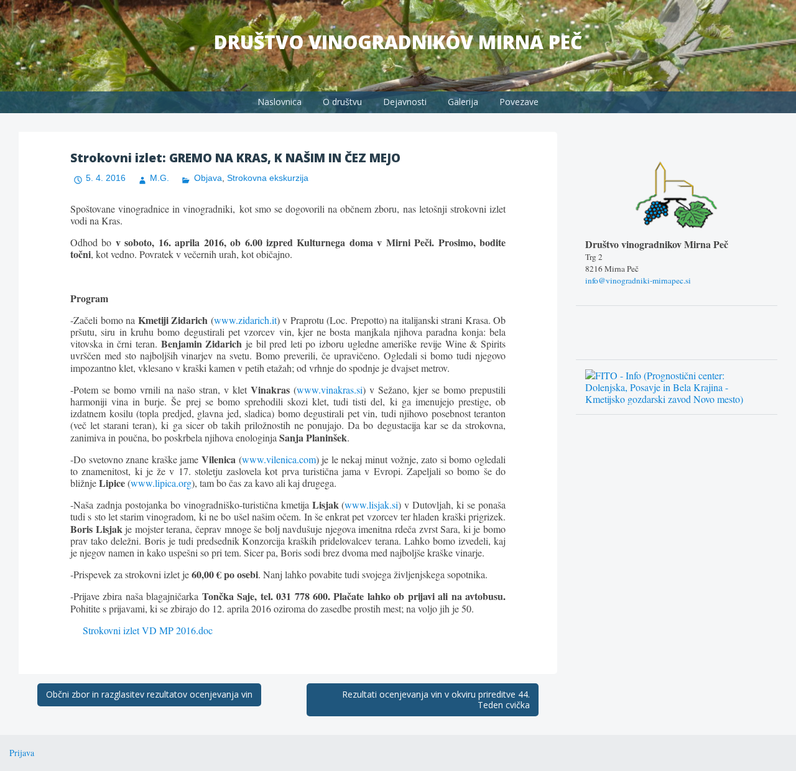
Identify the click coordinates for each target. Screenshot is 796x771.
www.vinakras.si (330, 389)
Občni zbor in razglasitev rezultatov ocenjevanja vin (149, 694)
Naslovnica (279, 102)
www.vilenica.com (279, 459)
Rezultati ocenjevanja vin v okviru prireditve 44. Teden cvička (436, 699)
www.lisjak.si (371, 504)
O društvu (342, 102)
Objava (207, 178)
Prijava (21, 753)
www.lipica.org (161, 482)
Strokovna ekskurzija (267, 178)
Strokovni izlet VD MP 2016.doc (148, 630)
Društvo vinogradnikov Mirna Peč (398, 42)
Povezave (519, 102)
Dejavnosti (405, 102)
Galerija (463, 102)
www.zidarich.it (245, 319)
